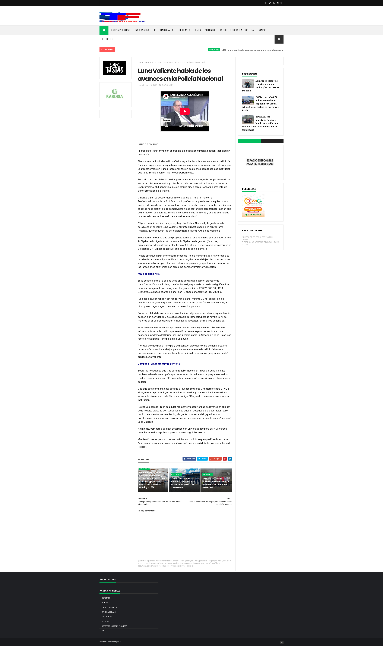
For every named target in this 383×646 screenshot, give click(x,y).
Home (140, 62)
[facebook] (265, 3)
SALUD (262, 30)
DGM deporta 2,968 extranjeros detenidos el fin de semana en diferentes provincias (216, 483)
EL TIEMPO (184, 30)
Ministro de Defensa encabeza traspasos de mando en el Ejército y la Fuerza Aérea (183, 483)
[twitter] (269, 3)
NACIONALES (142, 30)
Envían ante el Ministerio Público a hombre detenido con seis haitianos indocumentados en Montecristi (260, 123)
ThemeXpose (115, 642)
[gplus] (282, 3)
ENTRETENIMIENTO (205, 30)
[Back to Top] (282, 642)
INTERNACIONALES (164, 30)
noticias (105, 622)
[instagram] (277, 3)
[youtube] (273, 3)
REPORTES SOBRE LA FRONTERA (237, 30)
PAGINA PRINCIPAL (120, 30)
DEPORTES (107, 39)
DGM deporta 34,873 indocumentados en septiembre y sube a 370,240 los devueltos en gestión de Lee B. (260, 104)
